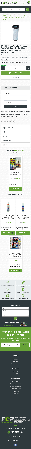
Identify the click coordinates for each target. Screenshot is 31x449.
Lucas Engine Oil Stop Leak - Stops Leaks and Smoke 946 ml (23, 217)
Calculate (16, 107)
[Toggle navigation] (23, 3)
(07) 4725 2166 (17, 432)
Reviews (8, 145)
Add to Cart (16, 73)
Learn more (24, 62)
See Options (15, 189)
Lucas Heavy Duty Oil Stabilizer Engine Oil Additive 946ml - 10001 (8, 217)
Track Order (15, 362)
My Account (15, 359)
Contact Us (15, 374)
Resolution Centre (15, 364)
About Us (15, 371)
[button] (15, 77)
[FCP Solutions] (9, 3)
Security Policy (15, 394)
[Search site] (27, 9)
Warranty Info (8, 132)
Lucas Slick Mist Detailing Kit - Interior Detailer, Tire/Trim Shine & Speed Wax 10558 (15, 254)
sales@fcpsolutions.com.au (15, 436)
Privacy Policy (15, 391)
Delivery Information (15, 386)
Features (5, 136)
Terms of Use (15, 381)
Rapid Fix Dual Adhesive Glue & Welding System (15, 173)
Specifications (8, 140)
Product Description (9, 128)
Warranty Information (15, 384)
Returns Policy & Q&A (15, 389)
